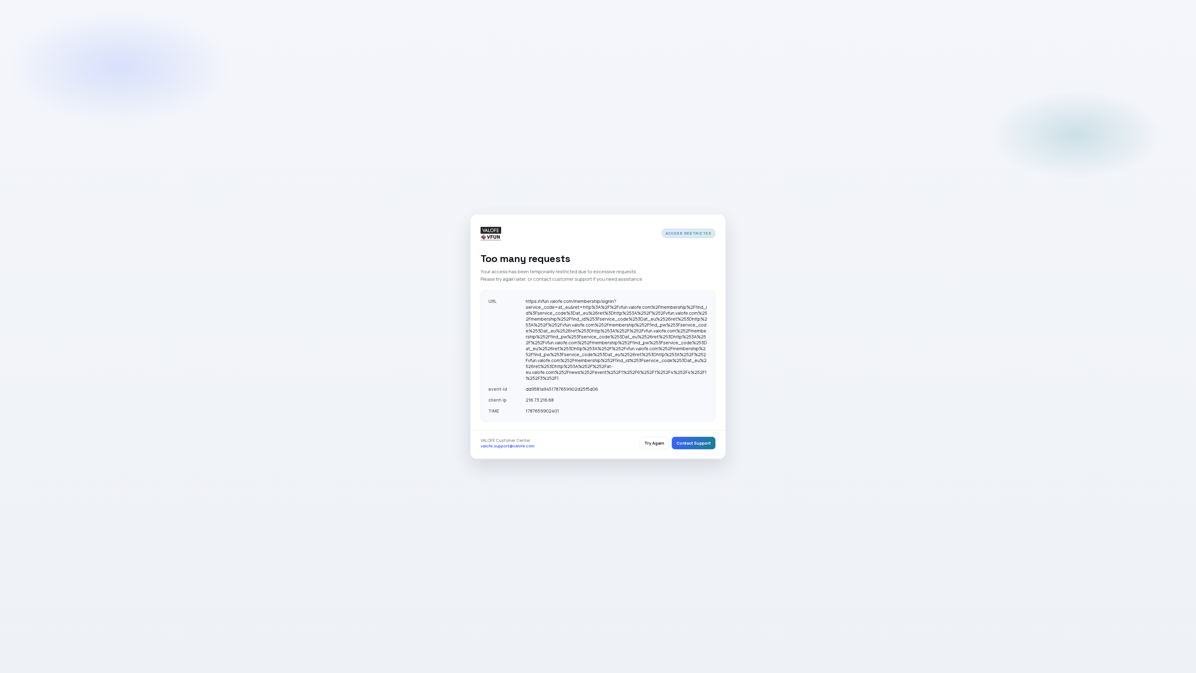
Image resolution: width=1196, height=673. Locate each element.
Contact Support (693, 443)
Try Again (654, 443)
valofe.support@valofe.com (507, 446)
